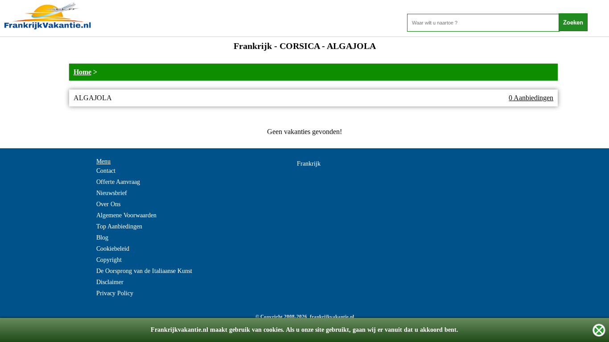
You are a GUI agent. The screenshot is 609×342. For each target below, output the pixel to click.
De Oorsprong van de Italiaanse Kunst (144, 271)
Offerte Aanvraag (118, 182)
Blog (102, 237)
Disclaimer (109, 282)
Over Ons (108, 204)
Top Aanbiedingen (119, 226)
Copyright (109, 259)
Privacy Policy (114, 293)
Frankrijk (309, 163)
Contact (105, 170)
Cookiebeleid (112, 248)
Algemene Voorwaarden (126, 215)
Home (82, 72)
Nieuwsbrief (111, 193)
